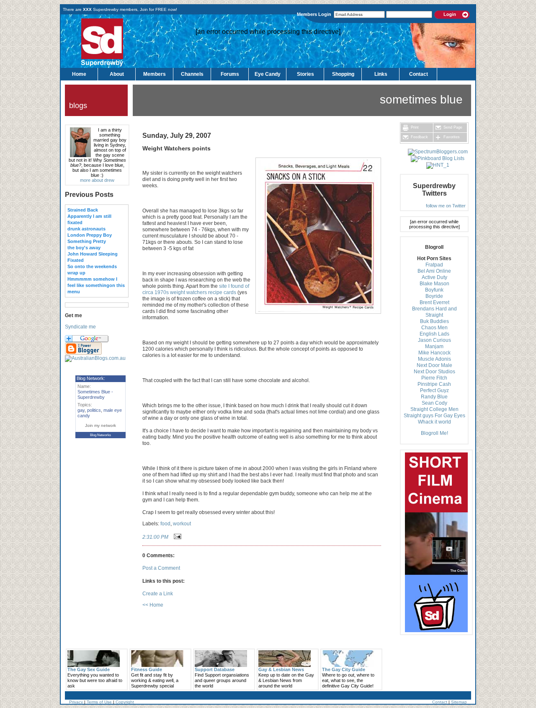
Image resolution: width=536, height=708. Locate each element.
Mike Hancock (434, 353)
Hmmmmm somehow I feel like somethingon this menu (96, 285)
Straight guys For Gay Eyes (434, 416)
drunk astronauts (86, 228)
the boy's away (83, 247)
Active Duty (434, 277)
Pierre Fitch (434, 378)
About (117, 74)
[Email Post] (176, 537)
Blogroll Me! (434, 433)
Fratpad (434, 265)
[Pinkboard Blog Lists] (437, 158)
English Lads (434, 334)
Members (154, 74)
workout (182, 524)
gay (81, 410)
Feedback (419, 137)
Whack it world (434, 422)
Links (380, 74)
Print (414, 127)
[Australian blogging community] (95, 358)
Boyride (434, 296)
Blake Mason (434, 284)
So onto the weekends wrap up (92, 269)
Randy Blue (434, 397)
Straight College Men (434, 409)
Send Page (452, 127)
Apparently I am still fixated (89, 219)
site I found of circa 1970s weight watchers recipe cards (195, 289)
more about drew (97, 180)
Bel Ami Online (434, 271)
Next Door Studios (434, 372)
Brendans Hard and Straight (434, 312)
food (165, 524)
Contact (418, 74)
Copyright (125, 702)
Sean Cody (434, 403)
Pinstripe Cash (434, 384)
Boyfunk (434, 290)
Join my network (100, 425)
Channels (192, 74)
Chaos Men (434, 328)
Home (79, 74)
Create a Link (157, 594)
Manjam (434, 346)
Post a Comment (161, 568)
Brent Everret (434, 302)
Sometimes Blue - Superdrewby (95, 394)
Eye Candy (268, 74)
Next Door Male (434, 365)
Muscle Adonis (434, 359)
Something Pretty (86, 241)
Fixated (75, 260)
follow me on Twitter (446, 205)
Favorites (451, 137)
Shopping (343, 74)
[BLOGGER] (83, 354)
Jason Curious (434, 340)
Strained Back (82, 209)
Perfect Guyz (434, 390)
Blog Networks (100, 435)
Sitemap (459, 702)
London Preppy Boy (89, 235)
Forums (230, 74)
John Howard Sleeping (92, 253)
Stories (305, 74)
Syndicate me (80, 327)
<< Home (152, 605)
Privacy (76, 702)
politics (94, 410)
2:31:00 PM (155, 537)
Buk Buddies (434, 321)
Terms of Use (99, 702)
